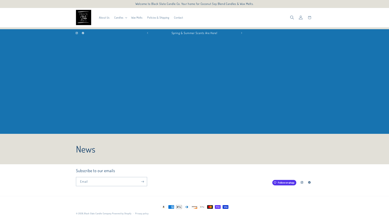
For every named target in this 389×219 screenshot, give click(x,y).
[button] (120, 18)
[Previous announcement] (147, 33)
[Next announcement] (241, 33)
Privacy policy (142, 213)
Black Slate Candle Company (98, 213)
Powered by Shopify (121, 213)
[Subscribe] (142, 181)
